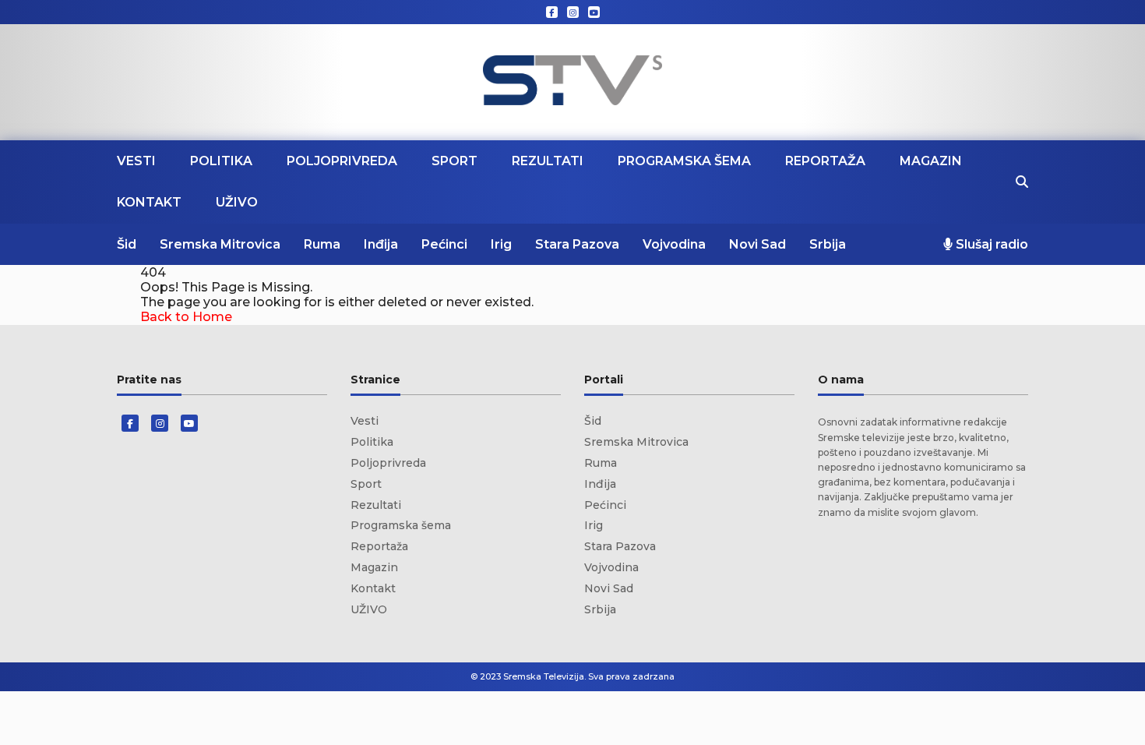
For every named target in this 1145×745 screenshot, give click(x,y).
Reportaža (825, 161)
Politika (221, 161)
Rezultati (547, 161)
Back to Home (186, 316)
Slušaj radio (990, 244)
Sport (454, 161)
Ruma (322, 244)
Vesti (136, 161)
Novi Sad (757, 244)
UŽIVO (237, 202)
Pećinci (444, 244)
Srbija (827, 244)
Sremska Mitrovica (220, 244)
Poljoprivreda (342, 161)
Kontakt (149, 202)
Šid (126, 244)
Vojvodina (674, 244)
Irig (501, 244)
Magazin (931, 161)
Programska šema (684, 161)
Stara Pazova (577, 244)
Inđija (381, 244)
